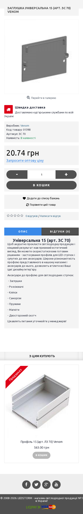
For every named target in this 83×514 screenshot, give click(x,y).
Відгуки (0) (60, 231)
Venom (24, 125)
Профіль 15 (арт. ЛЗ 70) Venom (42, 441)
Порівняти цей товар (43, 204)
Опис (23, 231)
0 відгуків (32, 215)
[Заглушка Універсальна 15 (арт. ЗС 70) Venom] (41, 56)
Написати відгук (50, 215)
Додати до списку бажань (43, 198)
